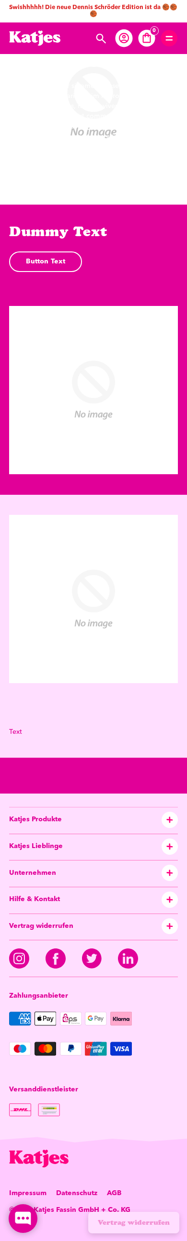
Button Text (45, 261)
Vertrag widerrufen (134, 1222)
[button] (101, 38)
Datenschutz (76, 1193)
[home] (34, 38)
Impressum (28, 1193)
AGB (114, 1193)
